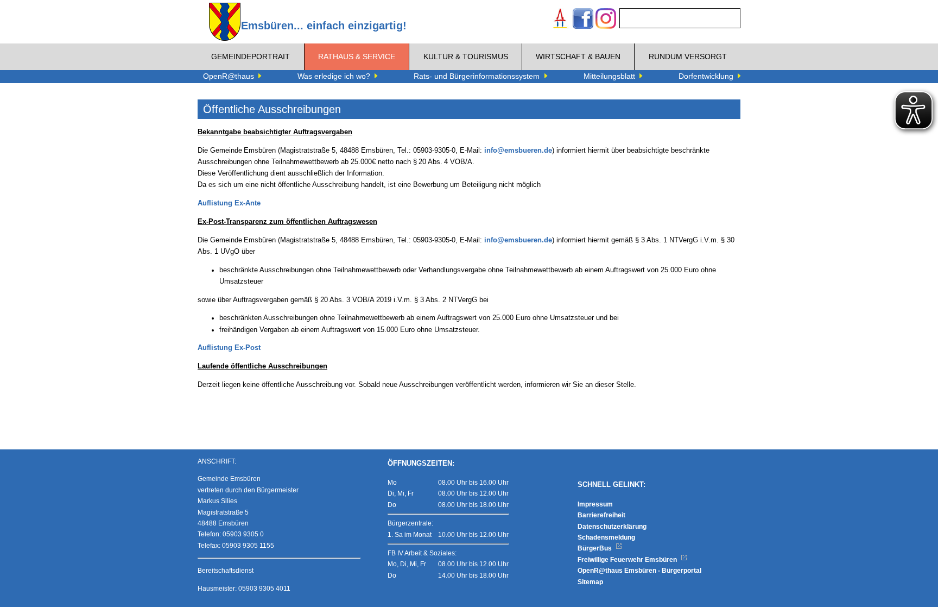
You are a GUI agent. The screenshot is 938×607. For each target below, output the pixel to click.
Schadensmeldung (606, 537)
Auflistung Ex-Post (229, 348)
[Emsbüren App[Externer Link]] (560, 20)
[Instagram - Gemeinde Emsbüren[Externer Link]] (605, 20)
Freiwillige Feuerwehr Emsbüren (628, 560)
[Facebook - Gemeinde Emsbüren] (583, 20)
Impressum (595, 504)
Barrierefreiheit (601, 515)
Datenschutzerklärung (612, 526)
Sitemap (590, 582)
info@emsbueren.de (518, 150)
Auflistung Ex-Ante (229, 203)
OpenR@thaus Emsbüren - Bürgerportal (639, 570)
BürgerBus (595, 548)
